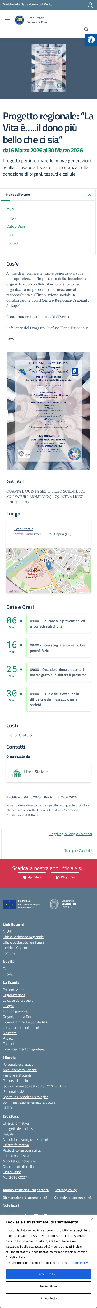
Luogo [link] (11, 218)
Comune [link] (9, 953)
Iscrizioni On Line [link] (15, 947)
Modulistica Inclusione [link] (19, 1161)
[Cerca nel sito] (86, 30)
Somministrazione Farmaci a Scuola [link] (29, 1102)
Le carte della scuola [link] (18, 1000)
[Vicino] (92, 1218)
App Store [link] (35, 876)
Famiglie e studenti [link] (17, 1075)
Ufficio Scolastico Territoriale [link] (23, 942)
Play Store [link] (67, 876)
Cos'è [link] (11, 209)
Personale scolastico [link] (18, 1064)
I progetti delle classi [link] (18, 1128)
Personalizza (48, 1286)
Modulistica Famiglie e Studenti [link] (26, 1139)
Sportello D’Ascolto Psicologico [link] (25, 1097)
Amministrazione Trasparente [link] (26, 1190)
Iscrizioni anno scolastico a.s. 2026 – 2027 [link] (34, 1086)
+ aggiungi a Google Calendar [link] (70, 833)
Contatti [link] (13, 243)
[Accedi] (90, 5)
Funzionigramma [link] (15, 1011)
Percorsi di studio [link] (15, 1080)
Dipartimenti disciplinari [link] (20, 1166)
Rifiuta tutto (49, 1298)
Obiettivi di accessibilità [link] (73, 1197)
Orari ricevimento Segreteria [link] (24, 1049)
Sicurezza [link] (10, 1032)
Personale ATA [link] (13, 1091)
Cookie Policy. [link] (79, 1262)
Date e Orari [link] (16, 226)
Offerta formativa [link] (16, 1123)
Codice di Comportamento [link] (22, 1027)
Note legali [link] (11, 1205)
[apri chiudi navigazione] (7, 20)
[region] (48, 1261)
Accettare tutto (48, 1273)
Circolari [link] (8, 974)
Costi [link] (10, 234)
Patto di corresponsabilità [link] (22, 1150)
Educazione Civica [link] (16, 1155)
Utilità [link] (7, 1107)
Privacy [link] (8, 1038)
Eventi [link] (7, 968)
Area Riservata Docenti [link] (20, 1069)
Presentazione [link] (13, 989)
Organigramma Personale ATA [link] (25, 1022)
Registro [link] (9, 1134)
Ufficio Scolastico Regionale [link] (23, 936)
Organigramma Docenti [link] (20, 1016)
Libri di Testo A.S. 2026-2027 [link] (15, 1174)
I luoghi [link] (8, 1005)
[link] (91, 40)
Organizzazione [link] (14, 995)
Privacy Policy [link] (66, 1190)
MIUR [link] (7, 931)
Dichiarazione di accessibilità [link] (25, 1197)
